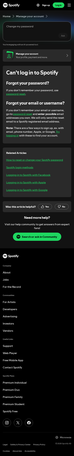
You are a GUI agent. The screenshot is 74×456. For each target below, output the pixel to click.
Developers (10, 309)
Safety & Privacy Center (20, 444)
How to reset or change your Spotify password (34, 160)
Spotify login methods (19, 167)
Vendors (8, 331)
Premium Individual (15, 382)
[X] (18, 423)
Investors (8, 323)
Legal (5, 444)
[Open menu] (69, 5)
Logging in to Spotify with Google (26, 190)
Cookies (6, 451)
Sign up (46, 5)
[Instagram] (7, 423)
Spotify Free (10, 411)
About (6, 272)
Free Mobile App (13, 360)
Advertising (10, 316)
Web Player (10, 353)
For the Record (12, 287)
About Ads (17, 451)
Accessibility (30, 451)
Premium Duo (11, 390)
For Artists (9, 302)
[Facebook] (29, 423)
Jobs (6, 279)
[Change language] (38, 5)
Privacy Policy (39, 444)
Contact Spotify (12, 367)
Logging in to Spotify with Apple (26, 182)
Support (8, 346)
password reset (15, 94)
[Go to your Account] (66, 55)
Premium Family (13, 397)
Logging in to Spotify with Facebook (28, 175)
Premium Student (13, 404)
